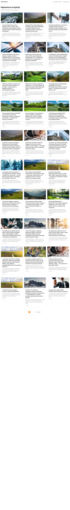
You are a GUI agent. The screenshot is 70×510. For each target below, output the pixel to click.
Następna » (39, 312)
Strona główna (66, 1)
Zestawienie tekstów (57, 1)
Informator (4, 2)
